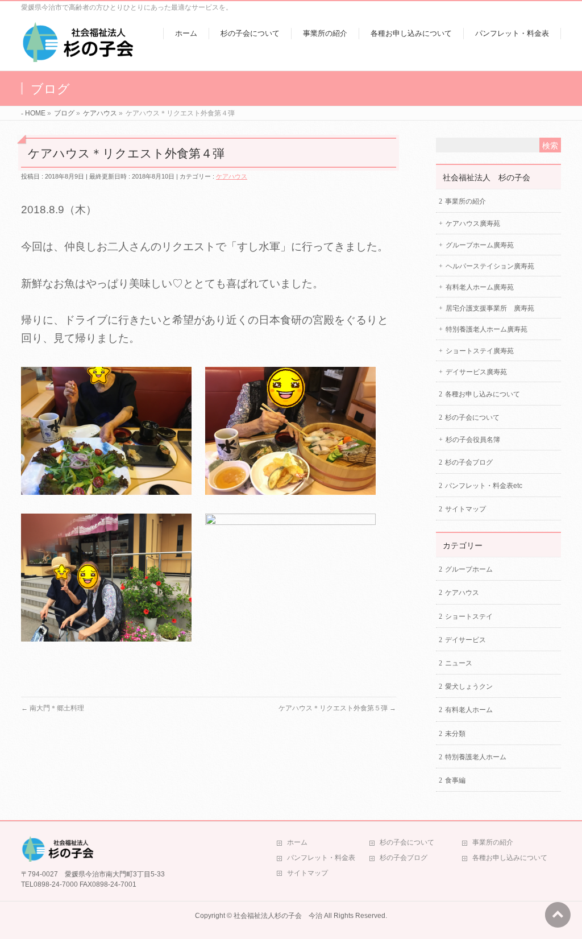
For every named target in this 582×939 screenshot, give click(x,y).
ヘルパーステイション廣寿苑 (490, 266)
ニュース (458, 663)
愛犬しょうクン (469, 686)
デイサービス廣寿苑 (476, 372)
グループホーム (469, 569)
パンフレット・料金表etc (483, 486)
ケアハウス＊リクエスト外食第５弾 (337, 708)
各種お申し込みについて (482, 394)
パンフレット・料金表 (321, 858)
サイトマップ (465, 509)
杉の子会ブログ (469, 462)
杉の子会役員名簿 (473, 440)
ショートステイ (469, 617)
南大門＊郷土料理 (52, 708)
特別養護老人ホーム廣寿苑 (486, 329)
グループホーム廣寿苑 (480, 245)
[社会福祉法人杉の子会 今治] (78, 56)
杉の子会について (472, 417)
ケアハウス (231, 176)
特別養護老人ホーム (475, 757)
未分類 (455, 734)
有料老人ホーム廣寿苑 (480, 287)
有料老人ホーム (469, 710)
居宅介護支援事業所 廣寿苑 (490, 308)
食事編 (455, 780)
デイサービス (465, 640)
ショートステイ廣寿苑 (480, 351)
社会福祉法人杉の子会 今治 (278, 916)
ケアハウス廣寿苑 (473, 223)
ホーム (297, 842)
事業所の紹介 (465, 201)
